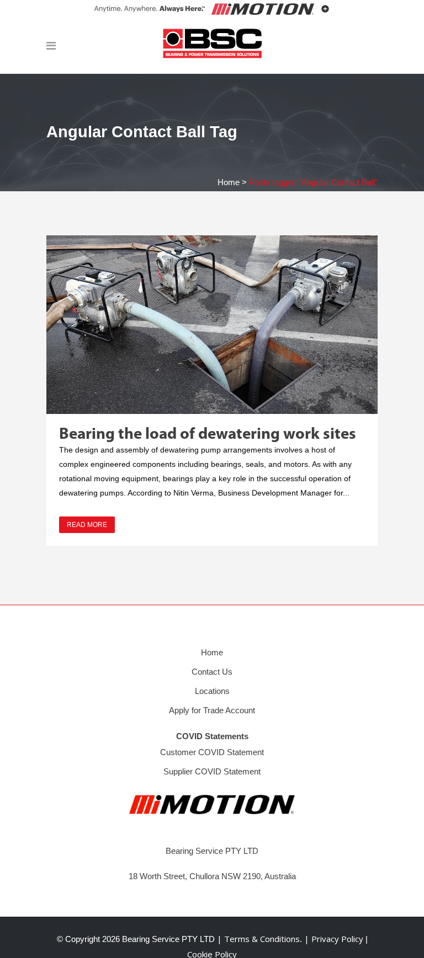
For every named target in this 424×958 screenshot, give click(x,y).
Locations (212, 691)
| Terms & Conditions (257, 938)
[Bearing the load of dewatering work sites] (212, 324)
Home (229, 182)
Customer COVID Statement (212, 752)
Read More (87, 525)
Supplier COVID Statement (212, 771)
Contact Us (212, 671)
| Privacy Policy (334, 938)
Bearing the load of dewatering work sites (207, 435)
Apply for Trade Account (212, 710)
